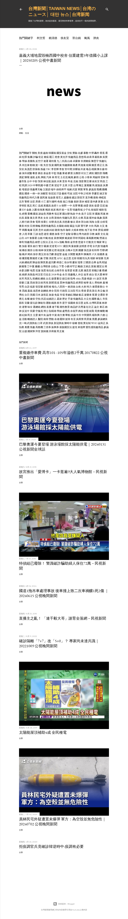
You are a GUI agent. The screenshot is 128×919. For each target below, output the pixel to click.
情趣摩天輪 (36, 189)
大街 (91, 226)
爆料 (54, 201)
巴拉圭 (47, 274)
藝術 (64, 193)
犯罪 (24, 157)
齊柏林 (98, 282)
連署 (45, 161)
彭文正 (90, 307)
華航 (67, 315)
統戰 (91, 311)
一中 (69, 205)
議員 (53, 181)
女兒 (105, 201)
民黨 (103, 213)
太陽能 (60, 226)
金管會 (74, 242)
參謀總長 (103, 319)
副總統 (44, 290)
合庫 (93, 262)
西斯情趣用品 (48, 226)
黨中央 (42, 315)
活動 (24, 319)
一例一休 (35, 193)
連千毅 (55, 307)
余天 (64, 274)
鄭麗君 (33, 258)
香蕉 (102, 153)
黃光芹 (64, 157)
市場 (62, 294)
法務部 (77, 173)
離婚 (80, 266)
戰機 (99, 189)
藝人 (99, 298)
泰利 (21, 242)
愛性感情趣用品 (94, 327)
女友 (45, 217)
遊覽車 (88, 294)
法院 (75, 193)
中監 (53, 173)
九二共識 (62, 161)
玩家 (77, 226)
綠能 (66, 226)
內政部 (85, 234)
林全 (51, 290)
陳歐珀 (41, 303)
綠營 (37, 242)
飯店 (81, 294)
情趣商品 (78, 298)
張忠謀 (87, 250)
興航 (43, 177)
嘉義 (29, 290)
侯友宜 (65, 38)
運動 (48, 303)
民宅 (57, 177)
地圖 (69, 189)
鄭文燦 (88, 181)
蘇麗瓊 (23, 266)
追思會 (36, 290)
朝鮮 (92, 258)
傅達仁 (60, 262)
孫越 (42, 169)
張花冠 (52, 193)
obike (78, 278)
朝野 (64, 205)
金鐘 (64, 254)
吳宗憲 (79, 303)
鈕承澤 (90, 157)
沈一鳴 (23, 323)
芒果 (51, 185)
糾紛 (51, 230)
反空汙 (39, 161)
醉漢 (70, 173)
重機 (29, 213)
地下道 (88, 230)
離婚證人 (32, 319)
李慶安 (95, 193)
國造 (21, 193)
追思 (40, 234)
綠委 (86, 205)
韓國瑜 (52, 153)
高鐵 (24, 290)
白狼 (35, 250)
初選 (75, 270)
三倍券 (47, 327)
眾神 (62, 282)
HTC (60, 246)
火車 (83, 286)
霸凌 (59, 298)
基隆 (27, 217)
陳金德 (36, 262)
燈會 (57, 157)
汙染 (58, 193)
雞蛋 (94, 165)
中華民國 (38, 185)
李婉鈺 (69, 294)
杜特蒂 (95, 250)
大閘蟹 (71, 254)
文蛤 (69, 153)
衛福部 (94, 209)
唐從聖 (58, 254)
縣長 (21, 303)
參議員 (92, 189)
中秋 (80, 193)
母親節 (26, 189)
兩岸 (58, 209)
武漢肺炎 (32, 323)
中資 (54, 315)
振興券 (55, 327)
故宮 (99, 278)
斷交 (59, 278)
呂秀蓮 (82, 307)
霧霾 (37, 266)
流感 (40, 205)
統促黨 (61, 250)
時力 (89, 286)
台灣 (75, 185)
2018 (53, 274)
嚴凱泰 (98, 157)
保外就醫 (27, 173)
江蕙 (27, 282)
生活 (27, 133)
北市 (21, 201)
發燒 (80, 323)
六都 (102, 315)
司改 (69, 193)
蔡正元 (101, 165)
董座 (21, 226)
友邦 (21, 278)
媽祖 (80, 311)
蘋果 (105, 217)
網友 (91, 173)
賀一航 (39, 165)
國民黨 (58, 165)
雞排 (29, 250)
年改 (70, 181)
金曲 (28, 209)
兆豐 (75, 205)
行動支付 (91, 242)
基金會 (47, 173)
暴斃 (85, 153)
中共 (78, 315)
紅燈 (54, 250)
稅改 (50, 238)
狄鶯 (86, 311)
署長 (29, 246)
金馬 (99, 262)
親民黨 (43, 197)
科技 (27, 226)
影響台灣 (76, 234)
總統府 (28, 262)
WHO (94, 323)
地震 (32, 270)
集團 (29, 157)
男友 (40, 217)
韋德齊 (81, 327)
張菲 (35, 254)
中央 (78, 213)
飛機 (105, 173)
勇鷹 (27, 327)
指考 (72, 278)
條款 (24, 250)
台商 (51, 217)
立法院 (71, 290)
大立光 (87, 298)
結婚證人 (51, 298)
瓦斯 (35, 230)
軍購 (80, 189)
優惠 (51, 234)
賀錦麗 (44, 331)
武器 (74, 189)
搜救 (95, 197)
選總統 (36, 307)
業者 (64, 173)
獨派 (47, 209)
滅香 (97, 234)
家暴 (100, 201)
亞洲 (32, 226)
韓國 (79, 258)
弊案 (80, 205)
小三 (43, 201)
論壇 (48, 315)
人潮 (21, 221)
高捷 (83, 278)
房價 (37, 201)
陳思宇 (95, 161)
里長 (64, 181)
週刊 (48, 201)
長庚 (104, 278)
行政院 (63, 290)
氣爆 (29, 230)
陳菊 (27, 177)
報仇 (54, 286)
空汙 (62, 234)
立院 (89, 213)
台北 (48, 278)
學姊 (24, 161)
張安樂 (47, 250)
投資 (51, 165)
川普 (70, 185)
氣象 (99, 217)
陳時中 (68, 323)
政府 (53, 205)
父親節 (46, 189)
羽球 (75, 238)
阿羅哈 (82, 238)
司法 (78, 290)
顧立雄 (66, 278)
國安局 (67, 246)
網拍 (43, 307)
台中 (29, 181)
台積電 (104, 221)
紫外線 (93, 217)
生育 (69, 209)
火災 (102, 226)
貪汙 (83, 213)
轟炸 (96, 153)
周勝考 (50, 213)
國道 (35, 213)
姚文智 (103, 193)
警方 (40, 246)
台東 (80, 217)
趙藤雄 (67, 197)
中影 (34, 181)
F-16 (59, 205)
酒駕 (21, 177)
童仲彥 (94, 201)
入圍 (34, 209)
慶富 (74, 262)
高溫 (86, 217)
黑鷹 (94, 319)
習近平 (58, 185)
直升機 (89, 197)
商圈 (24, 230)
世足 (40, 157)
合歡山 (54, 266)
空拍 (37, 298)
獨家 (99, 242)
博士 (45, 311)
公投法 (44, 242)
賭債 (57, 230)
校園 (88, 165)
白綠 (69, 161)
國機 (104, 189)
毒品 (88, 169)
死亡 (34, 205)
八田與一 (62, 286)
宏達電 (53, 246)
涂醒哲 (44, 193)
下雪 (61, 266)
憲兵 (75, 217)
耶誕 (104, 262)
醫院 (40, 319)
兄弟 (106, 258)
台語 (27, 286)
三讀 (35, 234)
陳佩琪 (87, 254)
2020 (29, 185)
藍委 (96, 205)
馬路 (96, 226)
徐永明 (68, 262)
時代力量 (34, 197)
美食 (32, 221)
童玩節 (33, 303)
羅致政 (99, 185)
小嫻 (66, 266)
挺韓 (67, 319)
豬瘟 (46, 157)
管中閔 (68, 169)
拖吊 (62, 230)
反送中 (26, 311)
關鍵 (75, 294)
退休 (81, 201)
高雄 (32, 282)
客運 (94, 294)
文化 (103, 234)
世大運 (98, 274)
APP (27, 238)
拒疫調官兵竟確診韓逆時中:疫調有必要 (51, 846)
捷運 (53, 278)
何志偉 (26, 165)
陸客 (80, 262)
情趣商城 (78, 209)
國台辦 (66, 213)
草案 (29, 234)
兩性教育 (65, 307)
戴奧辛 (79, 254)
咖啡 (68, 230)
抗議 (73, 315)
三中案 (30, 266)
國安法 (100, 266)
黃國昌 (47, 205)
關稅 (34, 153)
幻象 (40, 258)
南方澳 (61, 315)
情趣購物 (67, 165)
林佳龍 (47, 181)
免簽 (56, 294)
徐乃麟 (50, 254)
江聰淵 (87, 262)
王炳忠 (87, 266)
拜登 (37, 331)
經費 (24, 213)
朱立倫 (101, 290)
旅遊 (51, 294)
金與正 (101, 323)
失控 (45, 165)
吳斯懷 (80, 319)
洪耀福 (76, 169)
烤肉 (29, 254)
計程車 (87, 193)
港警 (24, 307)
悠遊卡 (82, 242)
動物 (32, 165)
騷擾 (46, 246)
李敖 (61, 169)
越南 (45, 153)
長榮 (32, 311)
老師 (76, 201)
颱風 (87, 38)
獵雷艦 (26, 258)
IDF (24, 209)
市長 (105, 298)
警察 (27, 201)
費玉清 (42, 254)
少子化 (87, 209)
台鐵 (39, 238)
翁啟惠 (51, 197)
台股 (97, 221)
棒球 (105, 274)
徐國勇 (101, 254)
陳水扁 (100, 169)
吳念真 (58, 221)
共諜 (43, 298)
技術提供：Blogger (66, 904)
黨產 (75, 165)
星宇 (64, 303)
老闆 (45, 286)
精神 (40, 250)
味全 (29, 307)
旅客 (57, 234)
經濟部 (79, 282)
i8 (71, 250)
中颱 (45, 238)
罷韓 (62, 319)
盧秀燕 (66, 311)
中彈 (91, 153)
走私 (37, 177)
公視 (81, 177)
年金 (59, 274)
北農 (80, 270)
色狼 (59, 201)
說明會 (83, 246)
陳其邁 (44, 262)
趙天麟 (52, 262)
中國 (45, 185)
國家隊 (31, 331)
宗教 (92, 234)
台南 (78, 286)
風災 (29, 205)
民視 (45, 282)
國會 (27, 193)
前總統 (36, 278)
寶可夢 (84, 226)
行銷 (27, 221)
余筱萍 (74, 311)
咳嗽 (74, 323)
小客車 (88, 177)
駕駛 (68, 234)
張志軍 (58, 213)
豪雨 (76, 177)
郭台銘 (76, 38)
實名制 (87, 323)
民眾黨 (88, 319)
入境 (24, 234)
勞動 (51, 319)
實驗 (74, 153)
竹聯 (102, 250)
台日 (27, 294)
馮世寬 (52, 258)
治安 (32, 201)
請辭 (27, 270)
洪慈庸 (66, 221)
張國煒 (71, 303)
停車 (95, 230)
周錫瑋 (96, 177)
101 (94, 278)
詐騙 (35, 157)
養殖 (67, 242)
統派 (53, 209)
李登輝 (55, 169)
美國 (32, 294)
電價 (97, 311)
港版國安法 (65, 327)
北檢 (75, 181)
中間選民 (87, 315)
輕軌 (81, 230)
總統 (42, 278)
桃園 (93, 169)
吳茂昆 (28, 169)
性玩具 (86, 258)
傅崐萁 (102, 197)
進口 (65, 201)
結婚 (46, 230)
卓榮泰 (76, 161)
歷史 (64, 298)
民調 (24, 185)
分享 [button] (21, 128)
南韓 (45, 319)
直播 (48, 307)
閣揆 (61, 238)
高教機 (39, 327)
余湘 (56, 319)
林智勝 (99, 258)
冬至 (73, 319)
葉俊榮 (75, 246)
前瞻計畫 (97, 270)
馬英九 (28, 278)
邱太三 (85, 173)
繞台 (91, 274)
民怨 (102, 181)
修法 (72, 221)
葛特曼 (52, 161)
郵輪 (37, 226)
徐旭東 (41, 209)
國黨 (97, 213)
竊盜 (72, 226)
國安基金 (61, 153)
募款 (40, 173)
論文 (96, 307)
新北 (94, 290)
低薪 (32, 286)
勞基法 (103, 238)
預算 (40, 181)
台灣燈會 (45, 266)
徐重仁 (44, 221)
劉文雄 (39, 282)
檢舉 (86, 282)
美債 (40, 153)
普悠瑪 (82, 157)
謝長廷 (44, 294)
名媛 (80, 153)
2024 (56, 242)
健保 (32, 298)
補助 (101, 209)
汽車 (48, 177)
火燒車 (75, 230)
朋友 (91, 205)
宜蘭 (27, 303)
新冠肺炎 (59, 323)
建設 (74, 197)
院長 (56, 290)
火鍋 (21, 262)
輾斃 (102, 311)
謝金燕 (42, 213)
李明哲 (23, 205)
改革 (86, 274)
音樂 (21, 282)
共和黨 (52, 331)
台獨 (67, 250)
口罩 (39, 323)
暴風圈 (90, 238)
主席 (64, 185)
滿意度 (87, 270)
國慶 (80, 250)
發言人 (59, 197)
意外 (40, 230)
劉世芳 (81, 197)
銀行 (35, 246)
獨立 (81, 185)
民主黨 (60, 331)
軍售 (85, 189)
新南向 (58, 217)
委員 (89, 290)
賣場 (100, 230)
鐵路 (53, 303)
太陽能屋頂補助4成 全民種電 (43, 732)
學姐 (59, 311)
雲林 (103, 177)
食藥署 (33, 238)
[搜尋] (107, 9)
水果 (59, 181)
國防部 (98, 173)
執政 (72, 213)
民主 (29, 315)
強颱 (61, 242)
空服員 (39, 311)
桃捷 (89, 278)
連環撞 (96, 286)
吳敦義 (31, 274)
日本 (37, 294)
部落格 (36, 169)
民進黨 (82, 165)
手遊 (70, 298)
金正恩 (67, 258)
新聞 (51, 282)
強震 (43, 270)
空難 (45, 258)
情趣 (59, 173)
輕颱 (96, 238)
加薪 (24, 246)
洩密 (81, 181)
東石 (102, 307)
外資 (83, 169)
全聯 (51, 221)
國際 (94, 298)
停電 (89, 246)
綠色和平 (61, 189)
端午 (53, 189)
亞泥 (102, 205)
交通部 (101, 294)
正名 (50, 242)
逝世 (46, 234)
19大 (94, 254)
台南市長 (59, 270)
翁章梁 (68, 270)
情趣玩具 (67, 217)
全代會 (96, 246)
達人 (91, 282)
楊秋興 (96, 315)
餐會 (34, 173)
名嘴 (27, 298)
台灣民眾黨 (95, 303)
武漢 (45, 323)
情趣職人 (73, 274)
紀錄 (24, 315)
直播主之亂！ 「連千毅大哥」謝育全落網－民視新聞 (62, 618)
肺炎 (96, 38)
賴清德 (53, 38)
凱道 (56, 282)
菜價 (56, 238)
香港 (83, 290)
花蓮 (37, 270)
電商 (37, 221)
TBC (48, 169)
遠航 (32, 177)
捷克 (74, 327)
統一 (64, 209)
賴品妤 (74, 307)
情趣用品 (73, 157)
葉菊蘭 (88, 185)
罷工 (51, 157)
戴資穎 (68, 238)
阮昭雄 (52, 311)
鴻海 (91, 221)
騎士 (102, 286)
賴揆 (24, 274)
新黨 (93, 266)
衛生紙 (50, 270)
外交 (80, 274)
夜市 (59, 303)
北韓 (73, 258)
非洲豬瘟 (86, 161)
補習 (87, 201)
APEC (60, 258)
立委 (35, 315)
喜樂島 (31, 161)
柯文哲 (41, 38)
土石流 (64, 177)
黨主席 (33, 217)
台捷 (24, 331)
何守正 (73, 266)
